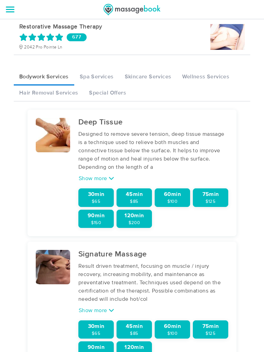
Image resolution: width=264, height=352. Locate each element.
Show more (94, 178)
